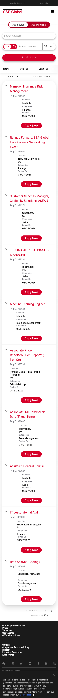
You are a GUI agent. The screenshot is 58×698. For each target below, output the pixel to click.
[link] (29, 106)
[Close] (54, 675)
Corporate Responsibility (15, 647)
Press (5, 627)
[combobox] (27, 35)
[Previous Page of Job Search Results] (45, 611)
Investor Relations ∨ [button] (18, 3)
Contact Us (8, 632)
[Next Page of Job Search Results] (51, 611)
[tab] (18, 24)
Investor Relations (12, 652)
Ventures (7, 630)
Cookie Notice (27, 695)
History (6, 649)
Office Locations (11, 635)
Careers (6, 644)
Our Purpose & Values (14, 625)
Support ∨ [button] (44, 3)
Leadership (8, 654)
